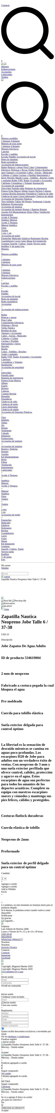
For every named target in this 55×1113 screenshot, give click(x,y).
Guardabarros (7, 241)
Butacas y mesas (15, 167)
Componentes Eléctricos (12, 322)
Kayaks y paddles (9, 154)
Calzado (47, 201)
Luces (17, 241)
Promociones (17, 204)
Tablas (18, 201)
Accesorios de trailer (10, 236)
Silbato (24, 191)
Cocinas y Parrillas (27, 175)
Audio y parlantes (9, 354)
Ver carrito (6, 1073)
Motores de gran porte (11, 143)
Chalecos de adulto (44, 196)
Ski (23, 201)
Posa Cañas (28, 167)
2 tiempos (5, 141)
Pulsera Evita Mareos (11, 191)
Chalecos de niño (45, 193)
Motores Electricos (9, 149)
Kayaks (4, 157)
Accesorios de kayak (26, 157)
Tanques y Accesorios (16, 172)
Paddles (12, 157)
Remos (28, 201)
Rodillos (5, 246)
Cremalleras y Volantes (21, 183)
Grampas (5, 243)
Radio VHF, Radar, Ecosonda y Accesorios (32, 180)
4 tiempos (15, 141)
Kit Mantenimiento (18, 212)
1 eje (9, 233)
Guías (23, 241)
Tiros (3, 201)
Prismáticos (31, 193)
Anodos (5, 212)
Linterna (47, 191)
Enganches (6, 238)
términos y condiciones (18, 1036)
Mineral (13, 220)
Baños (4, 167)
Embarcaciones (8, 69)
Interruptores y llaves (11, 343)
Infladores (5, 204)
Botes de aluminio (9, 159)
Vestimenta (37, 201)
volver (7, 576)
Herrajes (11, 178)
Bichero (39, 191)
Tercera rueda (39, 243)
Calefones (5, 183)
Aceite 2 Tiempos (9, 222)
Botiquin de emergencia (36, 188)
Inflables (10, 201)
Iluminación (38, 183)
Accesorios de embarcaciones (14, 164)
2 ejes (3, 233)
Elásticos (26, 238)
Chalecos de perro (9, 196)
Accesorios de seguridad (12, 186)
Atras (6, 609)
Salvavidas (6, 188)
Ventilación (44, 212)
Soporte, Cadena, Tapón (21, 243)
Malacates (16, 238)
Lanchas (5, 151)
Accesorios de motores (11, 207)
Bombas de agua (9, 330)
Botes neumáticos (9, 162)
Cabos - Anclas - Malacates (39, 172)
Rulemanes (36, 238)
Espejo (31, 191)
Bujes (29, 212)
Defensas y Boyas (19, 170)
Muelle (18, 178)
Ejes (22, 246)
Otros (3, 228)
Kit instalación (39, 241)
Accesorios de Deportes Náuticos (16, 199)
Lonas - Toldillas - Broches (35, 178)
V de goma (15, 246)
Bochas (44, 238)
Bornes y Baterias (31, 209)
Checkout (5, 1086)
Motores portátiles (9, 138)
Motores (5, 66)
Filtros (36, 212)
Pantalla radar (18, 188)
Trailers (4, 77)
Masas (29, 241)
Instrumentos (7, 215)
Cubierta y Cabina (9, 175)
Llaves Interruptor (26, 196)
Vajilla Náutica (35, 170)
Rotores (43, 209)
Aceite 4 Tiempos (9, 217)
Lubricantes (6, 74)
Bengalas (21, 193)
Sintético (5, 220)
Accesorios (6, 72)
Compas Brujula (9, 193)
